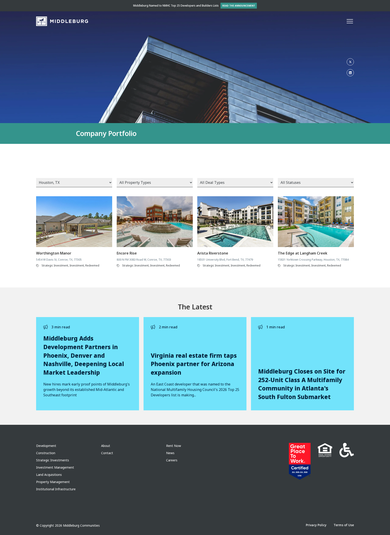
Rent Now (173, 446)
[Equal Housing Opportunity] (325, 461)
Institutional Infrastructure (56, 489)
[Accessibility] (346, 461)
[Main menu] (350, 21)
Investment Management (55, 467)
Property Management (53, 482)
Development (46, 446)
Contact (107, 453)
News (170, 453)
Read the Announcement (238, 5)
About (105, 446)
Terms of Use (344, 525)
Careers (171, 460)
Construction (45, 453)
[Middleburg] (62, 21)
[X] (350, 61)
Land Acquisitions (49, 474)
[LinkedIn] (350, 72)
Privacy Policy (316, 525)
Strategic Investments (52, 460)
